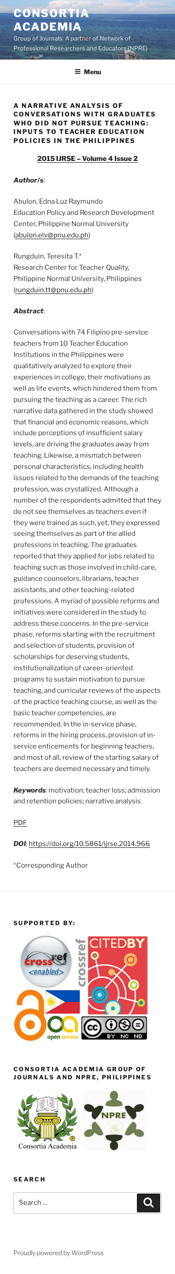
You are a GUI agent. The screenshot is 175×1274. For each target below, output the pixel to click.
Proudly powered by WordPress (58, 1252)
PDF (20, 823)
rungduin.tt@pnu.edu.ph (53, 290)
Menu (92, 72)
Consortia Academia (51, 20)
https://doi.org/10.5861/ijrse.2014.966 (89, 844)
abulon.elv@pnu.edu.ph (51, 235)
